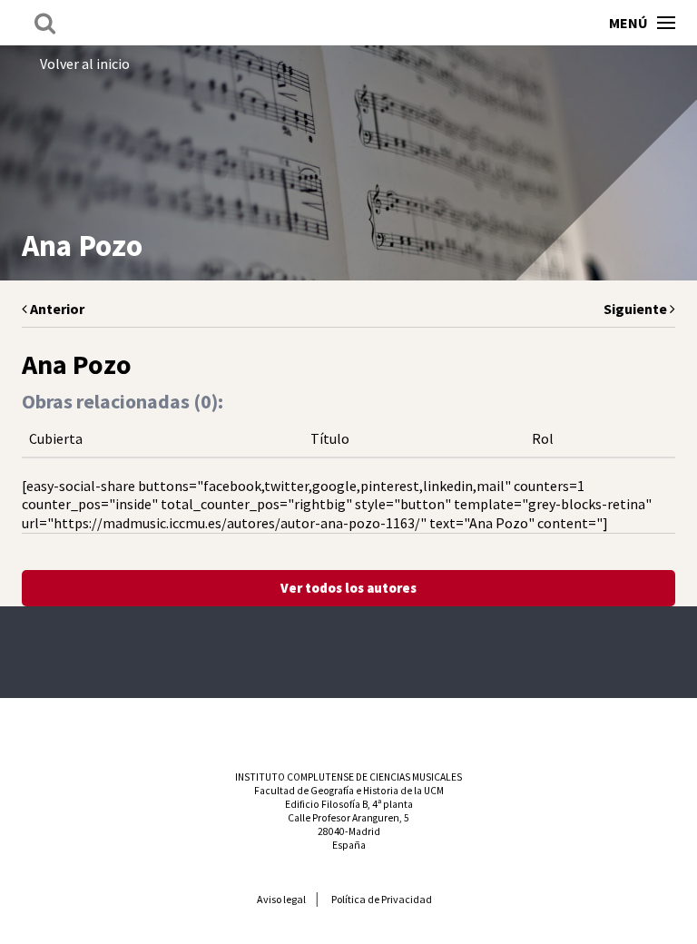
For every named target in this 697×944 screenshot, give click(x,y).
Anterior (55, 309)
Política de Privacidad (381, 899)
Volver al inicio (85, 63)
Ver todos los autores (348, 587)
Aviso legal (281, 899)
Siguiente (637, 309)
